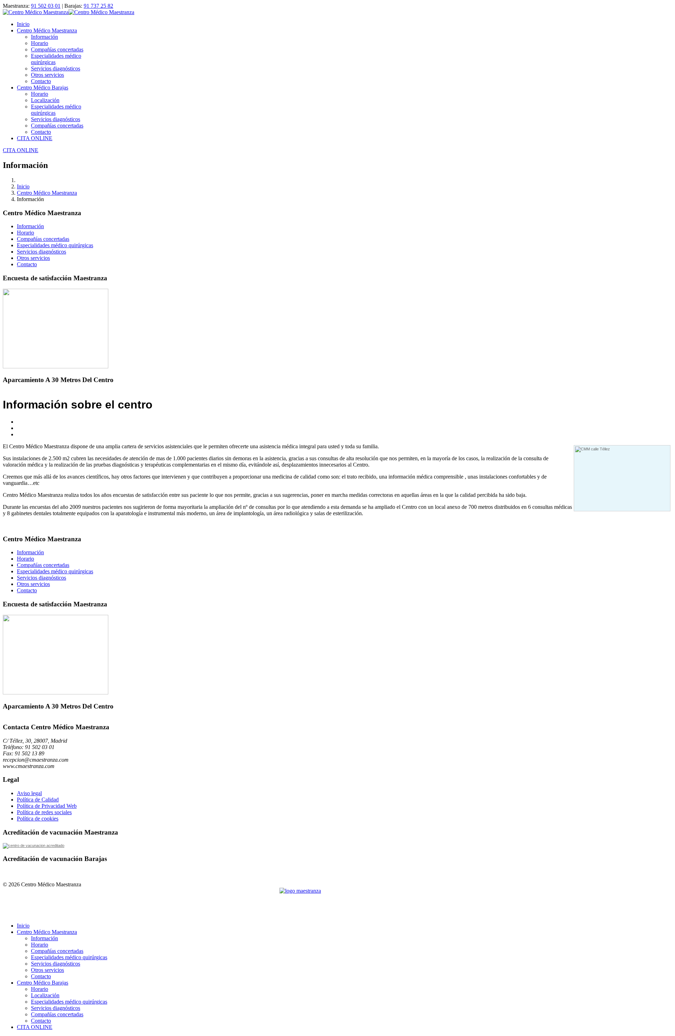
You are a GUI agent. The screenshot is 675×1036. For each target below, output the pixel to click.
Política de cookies (37, 819)
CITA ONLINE (34, 138)
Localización (45, 100)
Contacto (41, 81)
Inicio (23, 24)
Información (44, 37)
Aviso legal (29, 793)
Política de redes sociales (44, 812)
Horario (39, 43)
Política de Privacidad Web (47, 806)
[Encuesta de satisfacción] (55, 366)
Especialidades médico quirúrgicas (55, 245)
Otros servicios (47, 75)
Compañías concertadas (57, 49)
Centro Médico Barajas (42, 88)
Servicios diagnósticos (55, 68)
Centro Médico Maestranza (47, 30)
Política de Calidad (38, 800)
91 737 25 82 (98, 6)
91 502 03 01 (45, 6)
